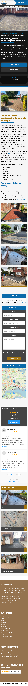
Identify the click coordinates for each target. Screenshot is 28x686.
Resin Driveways (5, 628)
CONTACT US (14, 70)
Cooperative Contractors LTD (10, 34)
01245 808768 (15, 64)
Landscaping (5, 617)
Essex (22, 34)
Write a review (14, 422)
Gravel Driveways (6, 634)
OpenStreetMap (21, 398)
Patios (3, 619)
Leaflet (17, 398)
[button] (14, 381)
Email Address (14, 327)
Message (14, 335)
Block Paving (4, 630)
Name (14, 311)
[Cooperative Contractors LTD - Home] (7, 3)
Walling (3, 625)
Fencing (3, 623)
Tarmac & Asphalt (6, 632)
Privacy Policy (14, 354)
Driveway (3, 626)
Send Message (14, 358)
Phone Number (14, 319)
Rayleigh (10, 153)
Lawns (3, 621)
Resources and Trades (7, 636)
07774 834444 (21, 200)
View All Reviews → (14, 481)
